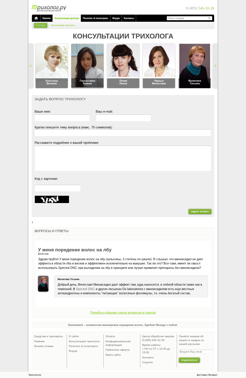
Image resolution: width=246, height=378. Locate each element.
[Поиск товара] (209, 18)
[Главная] (36, 18)
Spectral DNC (85, 289)
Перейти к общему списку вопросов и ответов (123, 312)
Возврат (213, 375)
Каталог (46, 18)
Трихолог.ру (34, 375)
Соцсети (147, 362)
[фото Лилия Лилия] (123, 66)
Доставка (202, 375)
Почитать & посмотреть (95, 18)
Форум (116, 18)
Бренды (41, 25)
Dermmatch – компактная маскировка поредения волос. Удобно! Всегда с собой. (123, 324)
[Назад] (31, 66)
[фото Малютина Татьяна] (195, 66)
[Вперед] (215, 66)
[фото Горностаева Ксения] (87, 66)
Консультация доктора (67, 18)
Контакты (129, 18)
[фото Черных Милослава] (159, 66)
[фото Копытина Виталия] (52, 66)
